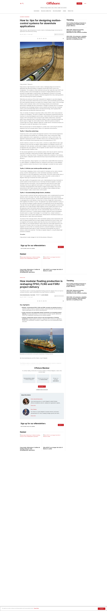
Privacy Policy (36, 608)
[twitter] (41, 38)
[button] (21, 3)
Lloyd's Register (44, 294)
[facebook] (37, 38)
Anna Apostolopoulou (25, 294)
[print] (63, 38)
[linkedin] (39, 38)
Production (22, 277)
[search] (23, 3)
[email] (45, 38)
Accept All (101, 608)
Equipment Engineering (24, 16)
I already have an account (42, 389)
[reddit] (43, 38)
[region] (53, 608)
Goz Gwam (32, 294)
